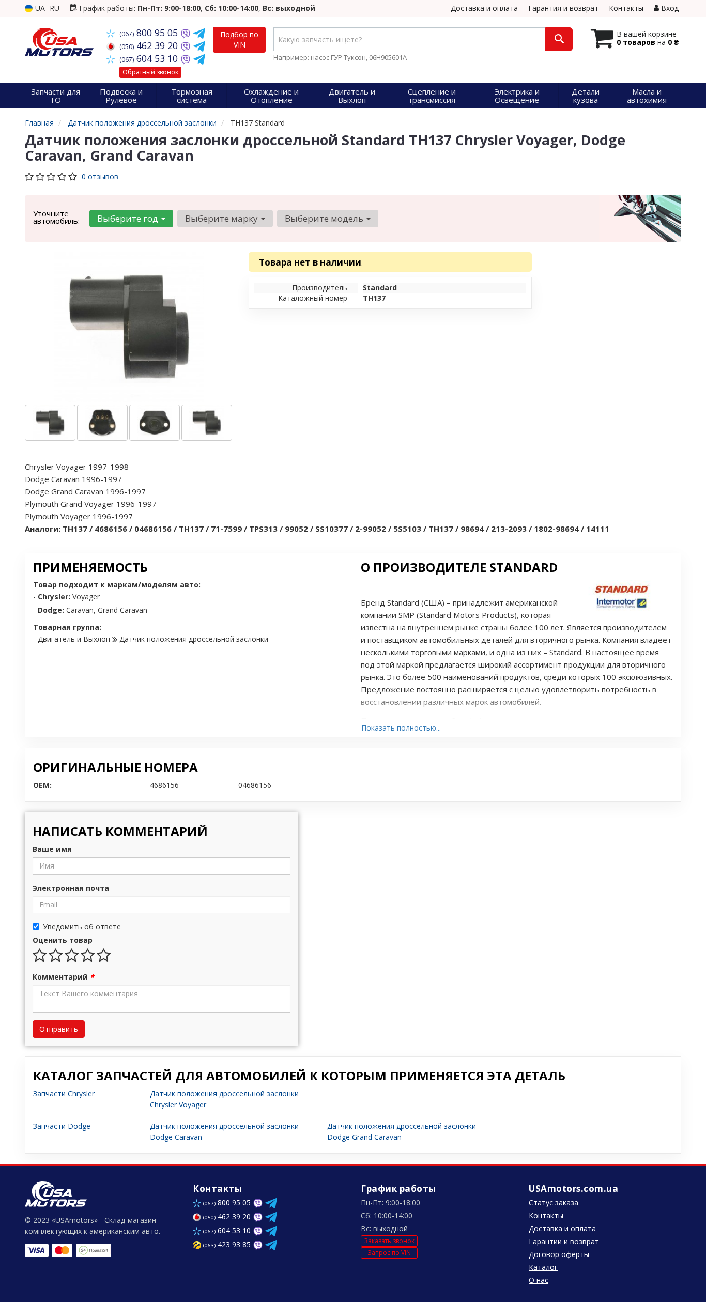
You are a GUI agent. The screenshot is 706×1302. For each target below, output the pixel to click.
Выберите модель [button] (325, 218)
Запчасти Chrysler (64, 1093)
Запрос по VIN (389, 1252)
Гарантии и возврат (564, 1241)
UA (39, 8)
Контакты (626, 8)
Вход (669, 8)
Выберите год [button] (128, 218)
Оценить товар (63, 940)
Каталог (543, 1267)
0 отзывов (100, 176)
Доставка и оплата (484, 8)
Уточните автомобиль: (56, 217)
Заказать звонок (389, 1240)
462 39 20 (149, 45)
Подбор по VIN (239, 39)
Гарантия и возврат (563, 8)
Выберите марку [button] (222, 218)
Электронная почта (71, 888)
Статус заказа (553, 1202)
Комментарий (63, 977)
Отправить (58, 1029)
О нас (538, 1280)
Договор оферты (559, 1254)
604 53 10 (149, 58)
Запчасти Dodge (61, 1126)
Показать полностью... (401, 728)
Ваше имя (52, 849)
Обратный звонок (150, 72)
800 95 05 (149, 32)
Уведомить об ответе (82, 927)
